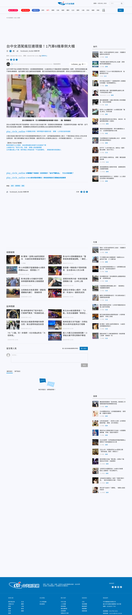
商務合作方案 (65, 613)
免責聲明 (63, 611)
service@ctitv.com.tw (115, 613)
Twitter (110, 587)
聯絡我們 (84, 606)
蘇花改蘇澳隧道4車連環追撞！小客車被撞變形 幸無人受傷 (95, 317)
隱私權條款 (64, 608)
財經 (98, 10)
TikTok (121, 587)
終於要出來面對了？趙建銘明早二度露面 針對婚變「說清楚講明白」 (95, 83)
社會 (58, 10)
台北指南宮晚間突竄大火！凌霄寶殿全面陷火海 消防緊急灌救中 (95, 269)
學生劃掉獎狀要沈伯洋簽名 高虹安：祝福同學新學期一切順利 (95, 121)
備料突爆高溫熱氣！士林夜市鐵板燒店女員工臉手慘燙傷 (95, 307)
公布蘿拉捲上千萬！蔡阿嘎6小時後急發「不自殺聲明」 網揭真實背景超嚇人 (33, 150)
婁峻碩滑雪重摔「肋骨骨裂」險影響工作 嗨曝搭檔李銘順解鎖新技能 (95, 404)
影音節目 (42, 604)
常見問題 (84, 604)
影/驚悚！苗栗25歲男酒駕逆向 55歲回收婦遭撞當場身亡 (13, 259)
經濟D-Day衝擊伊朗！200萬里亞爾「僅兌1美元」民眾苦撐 (95, 112)
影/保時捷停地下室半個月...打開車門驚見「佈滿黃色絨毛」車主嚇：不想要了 (13, 313)
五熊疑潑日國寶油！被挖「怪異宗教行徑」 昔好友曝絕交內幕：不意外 (95, 480)
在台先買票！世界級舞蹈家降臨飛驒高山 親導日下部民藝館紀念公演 (95, 442)
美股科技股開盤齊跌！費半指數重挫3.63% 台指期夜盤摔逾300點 (95, 131)
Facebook (113, 587)
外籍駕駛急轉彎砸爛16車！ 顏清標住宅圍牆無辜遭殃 (95, 288)
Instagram (115, 587)
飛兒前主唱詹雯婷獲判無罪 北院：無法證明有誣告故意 (13, 324)
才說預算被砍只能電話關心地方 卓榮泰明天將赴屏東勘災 (95, 140)
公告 (83, 601)
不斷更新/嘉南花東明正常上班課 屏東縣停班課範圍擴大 (95, 64)
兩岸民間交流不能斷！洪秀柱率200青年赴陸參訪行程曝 (55, 324)
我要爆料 (84, 608)
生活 (73, 10)
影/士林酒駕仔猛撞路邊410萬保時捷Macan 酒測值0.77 (11, 270)
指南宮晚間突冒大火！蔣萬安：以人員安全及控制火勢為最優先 (95, 179)
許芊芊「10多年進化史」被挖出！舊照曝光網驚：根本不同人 (95, 150)
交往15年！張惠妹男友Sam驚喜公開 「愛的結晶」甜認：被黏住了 (95, 452)
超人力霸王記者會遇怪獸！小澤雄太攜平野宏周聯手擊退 (55, 336)
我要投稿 (84, 611)
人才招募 (63, 604)
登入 (120, 10)
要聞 (53, 10)
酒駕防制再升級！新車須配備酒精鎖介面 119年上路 (55, 281)
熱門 (48, 10)
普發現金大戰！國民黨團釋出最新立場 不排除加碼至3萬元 (95, 93)
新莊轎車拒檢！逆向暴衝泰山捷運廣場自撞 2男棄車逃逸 (95, 278)
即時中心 (44, 56)
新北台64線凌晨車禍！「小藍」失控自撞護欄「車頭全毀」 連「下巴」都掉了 (55, 313)
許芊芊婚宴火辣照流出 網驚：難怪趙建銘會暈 (95, 159)
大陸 (83, 10)
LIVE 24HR (13, 10)
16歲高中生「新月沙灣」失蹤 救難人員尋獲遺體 (24, 147)
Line (118, 587)
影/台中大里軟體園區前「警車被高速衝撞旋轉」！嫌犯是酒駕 (55, 259)
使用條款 (63, 606)
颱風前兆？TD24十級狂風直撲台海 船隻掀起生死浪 (95, 74)
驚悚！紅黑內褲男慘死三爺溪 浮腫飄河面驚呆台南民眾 (95, 54)
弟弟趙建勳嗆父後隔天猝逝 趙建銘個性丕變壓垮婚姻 (95, 169)
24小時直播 (43, 601)
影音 (88, 10)
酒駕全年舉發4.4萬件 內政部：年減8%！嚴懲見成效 (55, 293)
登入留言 (84, 348)
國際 (78, 10)
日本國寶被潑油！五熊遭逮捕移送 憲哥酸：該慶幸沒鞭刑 (95, 414)
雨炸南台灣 (25, 10)
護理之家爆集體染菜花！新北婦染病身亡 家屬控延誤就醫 (95, 298)
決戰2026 (36, 10)
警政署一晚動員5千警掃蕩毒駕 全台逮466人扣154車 (55, 270)
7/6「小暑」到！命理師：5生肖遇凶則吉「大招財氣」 (27, 334)
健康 (93, 10)
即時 (43, 10)
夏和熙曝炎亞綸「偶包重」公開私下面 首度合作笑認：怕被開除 (95, 461)
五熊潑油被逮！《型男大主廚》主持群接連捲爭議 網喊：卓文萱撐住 (95, 423)
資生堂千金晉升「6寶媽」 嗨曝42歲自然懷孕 (95, 490)
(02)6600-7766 (111, 606)
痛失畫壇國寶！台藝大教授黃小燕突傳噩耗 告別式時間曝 (95, 102)
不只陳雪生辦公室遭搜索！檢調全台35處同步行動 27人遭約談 (95, 259)
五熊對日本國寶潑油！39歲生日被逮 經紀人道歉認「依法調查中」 (95, 471)
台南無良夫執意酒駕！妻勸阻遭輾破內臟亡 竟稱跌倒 (13, 293)
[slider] (32, 64)
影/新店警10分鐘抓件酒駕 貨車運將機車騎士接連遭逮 (13, 281)
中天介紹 (63, 601)
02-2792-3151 (113, 611)
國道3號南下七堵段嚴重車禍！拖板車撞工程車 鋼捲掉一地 (95, 336)
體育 (68, 10)
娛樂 (63, 10)
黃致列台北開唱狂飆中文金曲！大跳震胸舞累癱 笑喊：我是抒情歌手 (95, 433)
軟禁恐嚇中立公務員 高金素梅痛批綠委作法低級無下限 (26, 145)
